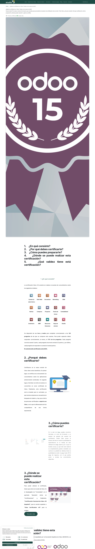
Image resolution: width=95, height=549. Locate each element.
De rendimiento (24, 537)
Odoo (7, 6)
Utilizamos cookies (6, 529)
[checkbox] (3, 537)
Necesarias (8, 537)
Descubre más (31, 514)
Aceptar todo (17, 542)
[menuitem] (25, 2)
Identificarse (85, 2)
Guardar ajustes (9, 545)
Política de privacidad (28, 528)
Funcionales (8, 539)
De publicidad (24, 539)
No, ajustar (25, 545)
